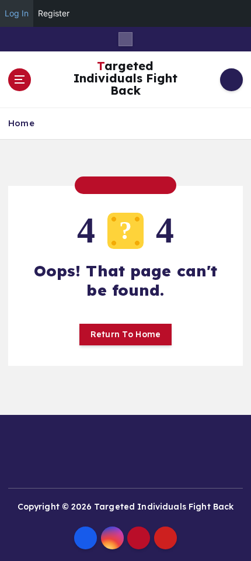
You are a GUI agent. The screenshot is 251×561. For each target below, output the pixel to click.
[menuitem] (236, 13)
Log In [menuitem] (17, 13)
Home (21, 123)
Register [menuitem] (53, 13)
